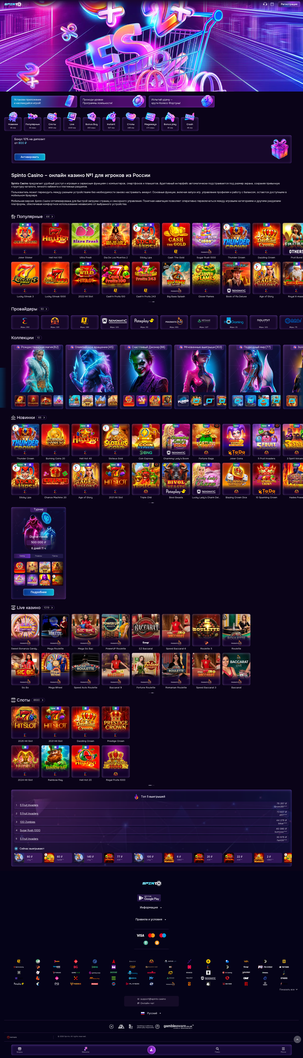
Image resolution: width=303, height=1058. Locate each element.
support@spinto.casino (153, 999)
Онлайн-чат (147, 1003)
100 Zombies (27, 822)
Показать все (287, 989)
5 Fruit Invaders (29, 805)
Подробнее (39, 592)
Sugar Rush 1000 (30, 830)
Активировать (30, 157)
